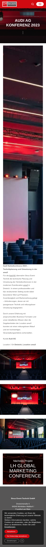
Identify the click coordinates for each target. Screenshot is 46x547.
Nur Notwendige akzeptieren (17, 536)
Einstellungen (9, 527)
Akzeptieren (11, 531)
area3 (25, 285)
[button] (40, 4)
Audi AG (12, 276)
